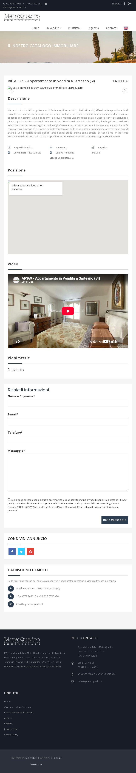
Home (35, 28)
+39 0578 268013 (26, 596)
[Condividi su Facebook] (12, 551)
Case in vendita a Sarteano (18, 707)
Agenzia (94, 28)
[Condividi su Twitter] (21, 551)
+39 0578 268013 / (15, 3)
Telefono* (15, 432)
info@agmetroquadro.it (29, 604)
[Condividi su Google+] (30, 551)
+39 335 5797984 (33, 3)
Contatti (111, 28)
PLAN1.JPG (18, 369)
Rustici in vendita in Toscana (19, 712)
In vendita (52, 28)
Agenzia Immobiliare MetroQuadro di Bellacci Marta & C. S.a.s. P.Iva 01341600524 (95, 651)
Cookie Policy (11, 734)
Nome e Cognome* (21, 396)
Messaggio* (16, 451)
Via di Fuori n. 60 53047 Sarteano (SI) (87, 665)
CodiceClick (30, 757)
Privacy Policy (11, 729)
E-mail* (13, 414)
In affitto (74, 28)
